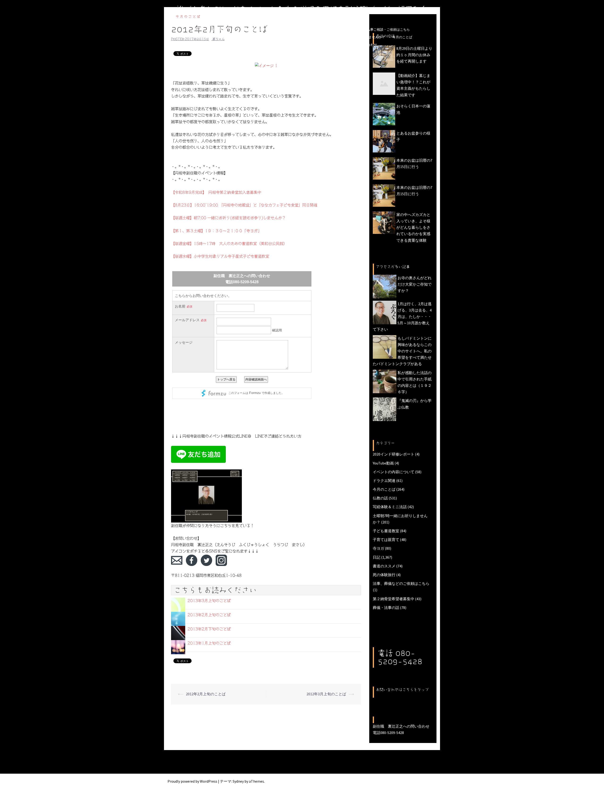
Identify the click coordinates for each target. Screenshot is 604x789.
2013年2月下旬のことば (209, 629)
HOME (199, 29)
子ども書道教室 (386, 530)
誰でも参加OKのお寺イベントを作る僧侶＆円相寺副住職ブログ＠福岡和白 (302, 9)
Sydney (238, 781)
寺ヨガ (378, 548)
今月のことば (402, 37)
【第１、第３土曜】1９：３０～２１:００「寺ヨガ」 (216, 231)
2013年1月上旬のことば (209, 643)
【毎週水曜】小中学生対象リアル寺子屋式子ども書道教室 (220, 256)
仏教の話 (380, 498)
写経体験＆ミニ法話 (390, 506)
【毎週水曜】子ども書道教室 (213, 37)
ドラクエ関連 (384, 480)
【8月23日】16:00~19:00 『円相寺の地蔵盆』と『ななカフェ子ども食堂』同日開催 (244, 205)
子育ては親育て (386, 539)
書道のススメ (384, 566)
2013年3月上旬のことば (209, 601)
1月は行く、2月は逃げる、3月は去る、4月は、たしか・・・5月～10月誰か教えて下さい (402, 316)
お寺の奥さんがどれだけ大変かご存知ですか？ (415, 284)
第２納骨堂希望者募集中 (393, 598)
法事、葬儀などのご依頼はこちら (401, 583)
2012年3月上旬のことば (326, 694)
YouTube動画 (383, 463)
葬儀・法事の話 (386, 607)
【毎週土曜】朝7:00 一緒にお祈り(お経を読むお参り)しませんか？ (228, 218)
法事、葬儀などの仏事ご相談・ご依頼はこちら (375, 29)
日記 (376, 557)
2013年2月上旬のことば (209, 615)
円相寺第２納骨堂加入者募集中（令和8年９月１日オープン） (287, 29)
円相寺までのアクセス (303, 44)
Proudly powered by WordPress (192, 781)
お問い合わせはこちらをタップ (402, 690)
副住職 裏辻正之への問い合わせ (352, 44)
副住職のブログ (223, 29)
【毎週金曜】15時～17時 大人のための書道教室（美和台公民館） (229, 243)
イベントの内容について (393, 471)
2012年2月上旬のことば (206, 694)
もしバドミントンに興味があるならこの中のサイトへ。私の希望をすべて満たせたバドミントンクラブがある (402, 351)
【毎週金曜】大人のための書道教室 (268, 37)
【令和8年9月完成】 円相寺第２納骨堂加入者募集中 (216, 192)
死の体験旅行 (384, 574)
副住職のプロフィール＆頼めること (253, 44)
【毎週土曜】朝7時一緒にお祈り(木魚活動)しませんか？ (343, 37)
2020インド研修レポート (393, 454)
